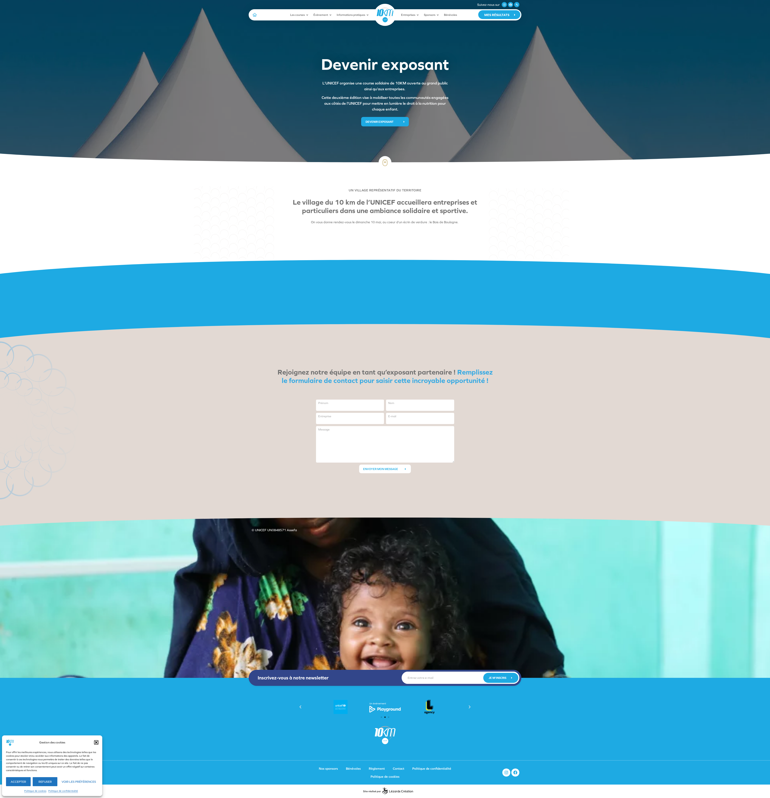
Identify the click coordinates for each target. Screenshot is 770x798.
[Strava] (516, 4)
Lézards (401, 791)
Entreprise (324, 416)
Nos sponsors (328, 768)
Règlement (377, 768)
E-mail (392, 416)
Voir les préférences (79, 781)
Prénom (323, 403)
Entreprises (408, 14)
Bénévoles (450, 14)
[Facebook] (510, 4)
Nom (391, 403)
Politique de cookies (35, 791)
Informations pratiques (351, 14)
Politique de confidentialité (63, 791)
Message (324, 429)
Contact (398, 768)
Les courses (297, 14)
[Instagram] (504, 4)
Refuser (45, 781)
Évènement (320, 14)
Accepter (18, 781)
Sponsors (429, 14)
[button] (96, 742)
